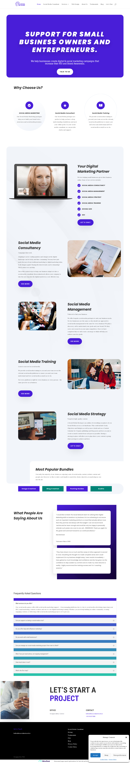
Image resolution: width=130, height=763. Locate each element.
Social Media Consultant (51, 4)
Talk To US (65, 72)
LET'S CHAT (85, 222)
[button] (126, 737)
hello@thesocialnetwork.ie (94, 714)
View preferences (119, 755)
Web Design (75, 4)
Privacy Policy (112, 759)
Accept (95, 755)
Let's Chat (76, 446)
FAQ (69, 738)
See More (25, 284)
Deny (106, 755)
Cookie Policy (104, 759)
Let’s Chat (109, 4)
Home (39, 4)
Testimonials (94, 4)
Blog (102, 4)
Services (64, 4)
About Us (84, 4)
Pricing (70, 732)
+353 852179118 (90, 716)
